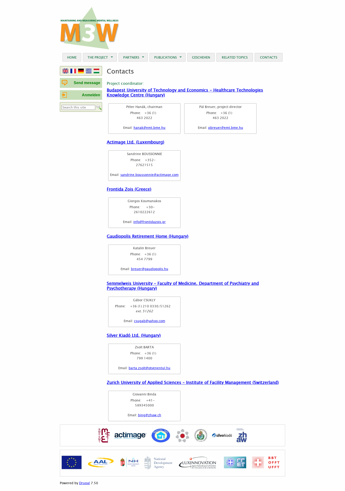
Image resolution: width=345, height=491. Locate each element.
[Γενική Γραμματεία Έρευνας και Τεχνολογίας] (235, 467)
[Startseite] (90, 28)
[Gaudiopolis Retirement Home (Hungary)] (182, 436)
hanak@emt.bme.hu (149, 127)
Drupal (84, 483)
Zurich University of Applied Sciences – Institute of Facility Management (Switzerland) (193, 382)
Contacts (268, 57)
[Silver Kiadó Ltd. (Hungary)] (222, 436)
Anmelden (91, 95)
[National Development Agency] (158, 468)
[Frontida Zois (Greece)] (160, 436)
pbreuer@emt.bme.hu (225, 127)
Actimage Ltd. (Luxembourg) (135, 142)
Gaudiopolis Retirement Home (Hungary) (147, 236)
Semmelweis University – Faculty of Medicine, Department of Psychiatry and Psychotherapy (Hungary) (183, 285)
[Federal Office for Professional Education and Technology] (266, 467)
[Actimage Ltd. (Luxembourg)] (130, 436)
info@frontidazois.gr (149, 221)
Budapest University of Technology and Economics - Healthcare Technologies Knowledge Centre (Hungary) (185, 92)
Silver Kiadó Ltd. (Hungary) (134, 335)
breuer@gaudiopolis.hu (149, 268)
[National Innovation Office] (129, 467)
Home (72, 57)
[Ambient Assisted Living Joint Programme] (101, 467)
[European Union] (71, 468)
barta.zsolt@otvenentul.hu (149, 367)
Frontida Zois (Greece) (129, 189)
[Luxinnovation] (197, 467)
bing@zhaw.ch (149, 415)
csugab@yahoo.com (149, 320)
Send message (87, 83)
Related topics (235, 57)
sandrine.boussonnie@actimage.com (149, 174)
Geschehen (201, 57)
